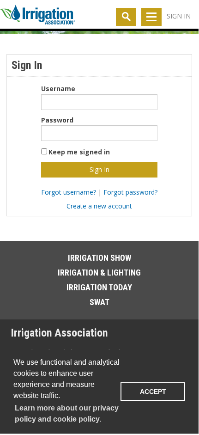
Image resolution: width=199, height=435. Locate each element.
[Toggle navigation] (151, 17)
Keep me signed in (79, 151)
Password (57, 120)
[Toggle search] (126, 17)
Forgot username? (68, 192)
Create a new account (99, 206)
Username (58, 88)
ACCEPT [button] (153, 391)
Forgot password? (130, 192)
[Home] (37, 17)
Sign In (179, 16)
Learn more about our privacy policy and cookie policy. (67, 413)
